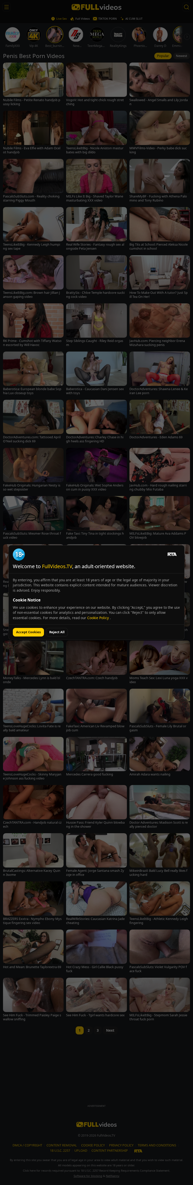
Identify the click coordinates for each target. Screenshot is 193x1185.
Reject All (57, 632)
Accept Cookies (28, 632)
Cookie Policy (98, 617)
